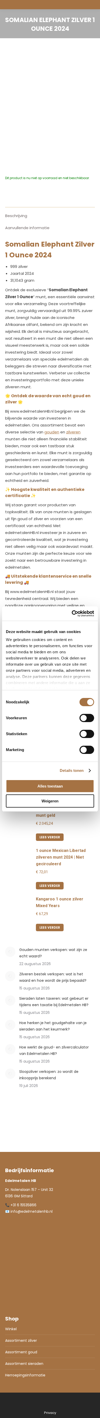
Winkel (11, 1329)
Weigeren (50, 801)
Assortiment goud (21, 1352)
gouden (51, 432)
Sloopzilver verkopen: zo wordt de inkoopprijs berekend (48, 1075)
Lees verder (49, 837)
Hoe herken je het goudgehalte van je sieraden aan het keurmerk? (53, 1026)
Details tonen (72, 770)
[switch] (86, 718)
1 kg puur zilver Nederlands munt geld (62, 812)
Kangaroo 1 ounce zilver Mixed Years (59, 902)
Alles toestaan (50, 786)
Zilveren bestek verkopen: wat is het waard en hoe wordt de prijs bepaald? (52, 977)
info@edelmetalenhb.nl (32, 1211)
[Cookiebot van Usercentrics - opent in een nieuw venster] (72, 613)
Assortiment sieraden (24, 1363)
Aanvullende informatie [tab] (27, 227)
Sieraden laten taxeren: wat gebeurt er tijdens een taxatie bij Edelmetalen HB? (53, 1001)
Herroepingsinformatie (25, 1375)
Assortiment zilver (21, 1340)
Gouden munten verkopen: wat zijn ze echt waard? (53, 953)
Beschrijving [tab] (16, 215)
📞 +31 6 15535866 (20, 1205)
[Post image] (10, 952)
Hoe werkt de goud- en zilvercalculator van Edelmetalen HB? (54, 1050)
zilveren (73, 432)
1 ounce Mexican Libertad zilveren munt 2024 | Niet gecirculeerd (61, 857)
